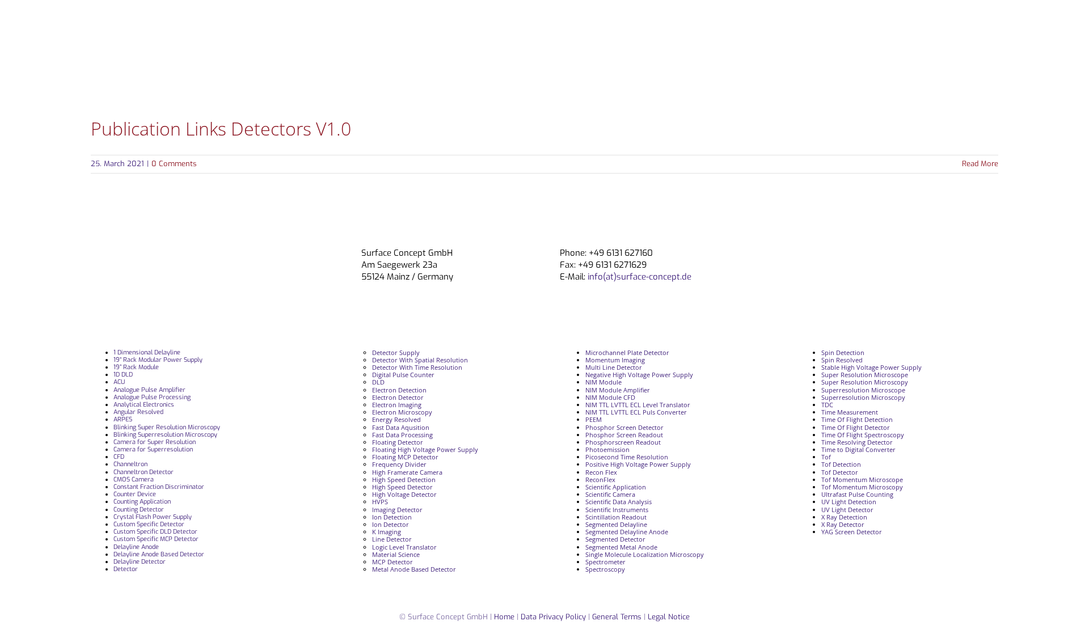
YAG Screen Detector (851, 531)
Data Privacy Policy (554, 617)
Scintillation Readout (616, 517)
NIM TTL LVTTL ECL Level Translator (637, 404)
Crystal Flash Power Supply (152, 517)
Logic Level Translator (404, 547)
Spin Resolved (842, 360)
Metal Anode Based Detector (414, 569)
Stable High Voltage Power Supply (871, 367)
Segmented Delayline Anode (626, 531)
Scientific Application (615, 487)
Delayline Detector (139, 561)
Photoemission (607, 449)
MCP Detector (392, 561)
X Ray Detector (842, 524)
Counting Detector (138, 509)
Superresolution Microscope (863, 390)
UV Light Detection (848, 501)
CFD (118, 457)
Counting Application (142, 501)
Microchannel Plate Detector (627, 352)
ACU (119, 382)
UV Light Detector (847, 509)
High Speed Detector (402, 487)
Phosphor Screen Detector (624, 427)
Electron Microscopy (402, 412)
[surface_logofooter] (239, 252)
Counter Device (134, 494)
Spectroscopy (605, 569)
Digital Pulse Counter (403, 374)
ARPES (122, 419)
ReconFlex (600, 479)
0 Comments (174, 163)
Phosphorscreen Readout (623, 442)
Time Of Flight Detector (855, 427)
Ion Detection (392, 517)
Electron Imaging (396, 404)
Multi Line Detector (613, 367)
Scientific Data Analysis (618, 501)
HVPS (380, 501)
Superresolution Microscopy (863, 397)
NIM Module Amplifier (617, 390)
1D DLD (123, 374)
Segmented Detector (615, 539)
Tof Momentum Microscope (862, 479)
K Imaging (386, 531)
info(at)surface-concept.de (638, 276)
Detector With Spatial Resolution (420, 360)
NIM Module (603, 382)
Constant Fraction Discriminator (158, 487)
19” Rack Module (136, 367)
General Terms (616, 617)
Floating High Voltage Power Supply (425, 449)
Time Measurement (849, 412)
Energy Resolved (396, 419)
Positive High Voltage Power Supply (638, 464)
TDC (827, 404)
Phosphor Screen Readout (624, 434)
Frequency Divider (399, 464)
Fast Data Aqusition (400, 427)
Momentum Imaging (615, 360)
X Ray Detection (844, 517)
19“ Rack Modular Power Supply (157, 360)
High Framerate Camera (407, 472)
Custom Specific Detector (148, 524)
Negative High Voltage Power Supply (639, 374)
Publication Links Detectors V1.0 (221, 128)
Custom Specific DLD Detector (155, 531)
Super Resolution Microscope (864, 374)
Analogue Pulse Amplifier (149, 390)
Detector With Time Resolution (417, 367)
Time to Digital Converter (858, 449)
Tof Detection (841, 464)
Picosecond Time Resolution (626, 457)
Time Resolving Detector (857, 442)
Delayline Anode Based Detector (158, 554)
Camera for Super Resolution (154, 442)
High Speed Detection (404, 479)
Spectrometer (605, 561)
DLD (378, 382)
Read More (980, 163)
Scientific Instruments (616, 509)
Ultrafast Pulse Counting (857, 494)
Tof (826, 457)
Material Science (396, 554)
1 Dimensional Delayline (146, 352)
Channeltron (130, 464)
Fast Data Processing (402, 434)
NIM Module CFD (610, 397)
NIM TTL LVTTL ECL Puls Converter (636, 412)
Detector (125, 569)
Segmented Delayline (616, 524)
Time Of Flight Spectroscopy (862, 434)
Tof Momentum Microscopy (862, 487)
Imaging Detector (397, 509)
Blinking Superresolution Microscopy (165, 434)
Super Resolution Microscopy (864, 382)
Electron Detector (398, 397)
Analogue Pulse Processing (152, 397)
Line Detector (392, 539)
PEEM (593, 419)
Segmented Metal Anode (621, 547)
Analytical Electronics (143, 404)
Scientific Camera (610, 494)
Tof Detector (839, 472)
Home (504, 617)
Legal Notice (669, 617)
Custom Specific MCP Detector (156, 539)
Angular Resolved (138, 412)
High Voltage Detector (404, 494)
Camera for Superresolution (153, 449)
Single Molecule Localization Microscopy (644, 554)
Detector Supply (396, 352)
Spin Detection (842, 352)
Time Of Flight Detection (857, 419)
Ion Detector (390, 524)
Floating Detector (397, 442)
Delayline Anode (136, 547)
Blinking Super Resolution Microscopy (166, 427)
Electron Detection (399, 390)
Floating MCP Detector (405, 457)
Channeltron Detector (143, 472)
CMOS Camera (133, 479)
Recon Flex (601, 472)
